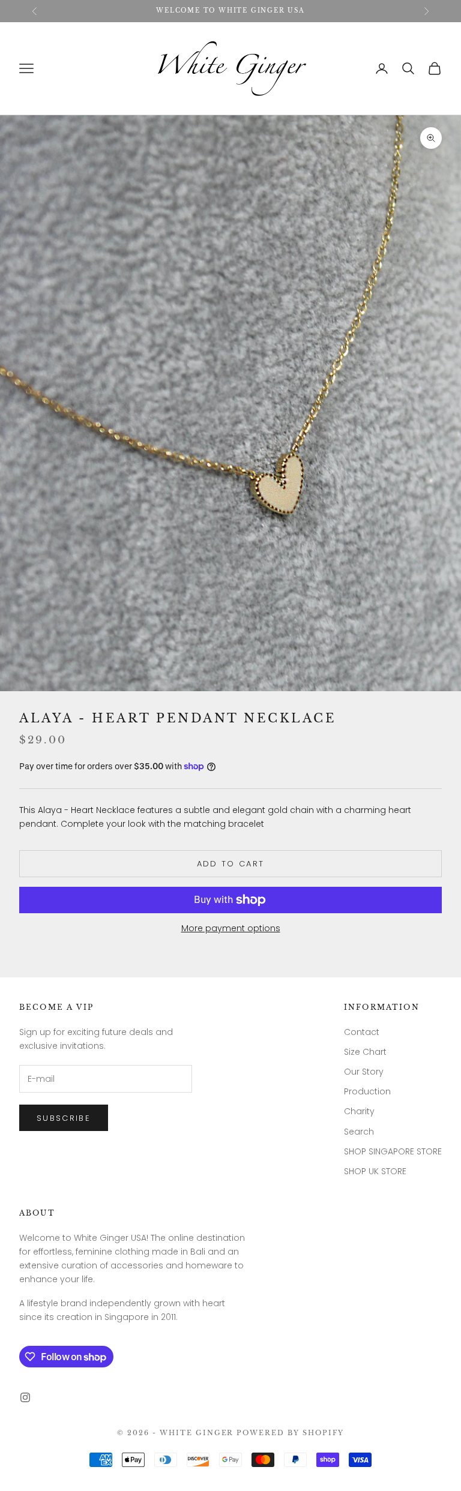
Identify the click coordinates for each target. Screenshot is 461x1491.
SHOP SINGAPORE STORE (393, 1151)
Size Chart (365, 1052)
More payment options (230, 928)
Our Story (364, 1072)
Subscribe (64, 1118)
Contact (361, 1032)
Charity (359, 1111)
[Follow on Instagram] (25, 1397)
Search (359, 1132)
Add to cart (231, 863)
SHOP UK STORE (375, 1171)
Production (367, 1091)
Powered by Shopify (290, 1433)
